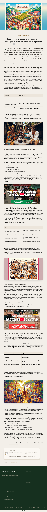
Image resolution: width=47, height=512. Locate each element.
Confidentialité (38, 507)
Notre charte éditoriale (13, 444)
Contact (5, 494)
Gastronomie (28, 482)
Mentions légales (7, 496)
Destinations (28, 474)
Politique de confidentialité (9, 499)
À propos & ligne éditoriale (9, 491)
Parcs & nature (29, 476)
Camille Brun (17, 44)
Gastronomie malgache (23, 35)
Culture (27, 479)
